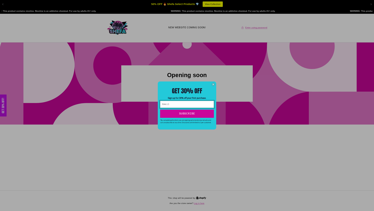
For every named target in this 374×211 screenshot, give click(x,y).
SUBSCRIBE (187, 113)
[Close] (213, 84)
